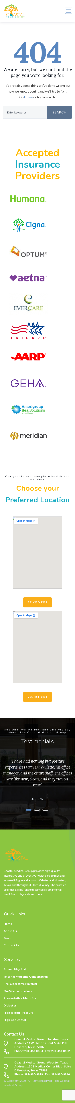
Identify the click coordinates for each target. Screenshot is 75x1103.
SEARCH (59, 112)
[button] (28, 810)
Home (28, 97)
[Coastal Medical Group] (15, 11)
